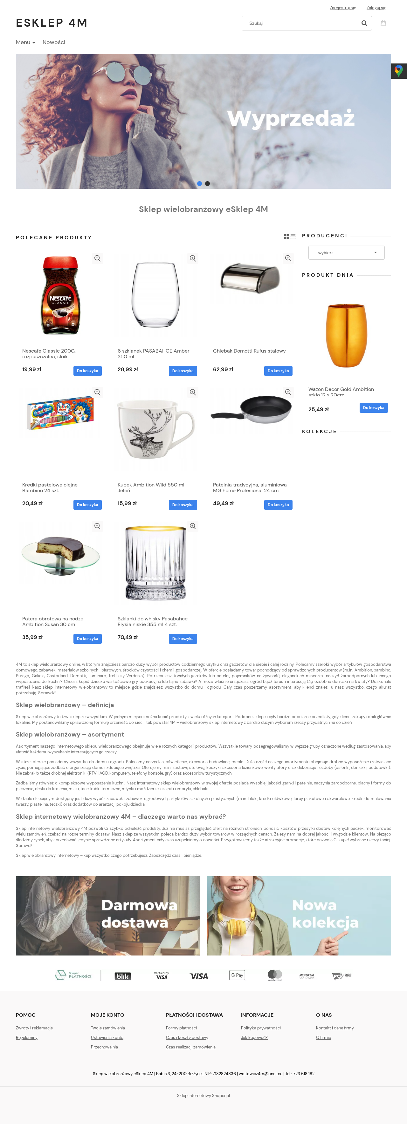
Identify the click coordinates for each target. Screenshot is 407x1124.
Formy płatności (181, 1028)
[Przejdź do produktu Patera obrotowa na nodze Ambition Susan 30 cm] (60, 566)
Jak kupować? (254, 1037)
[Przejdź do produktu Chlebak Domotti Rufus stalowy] (251, 298)
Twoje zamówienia (108, 1028)
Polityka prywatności (261, 1028)
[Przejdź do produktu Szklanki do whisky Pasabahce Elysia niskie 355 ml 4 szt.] (155, 566)
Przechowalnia (104, 1047)
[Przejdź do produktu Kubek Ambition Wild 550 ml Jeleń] (155, 432)
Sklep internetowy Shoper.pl (203, 1095)
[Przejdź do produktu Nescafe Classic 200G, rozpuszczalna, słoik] (60, 298)
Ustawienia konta (107, 1037)
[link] (203, 121)
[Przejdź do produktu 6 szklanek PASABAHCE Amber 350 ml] (155, 298)
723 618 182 (303, 1073)
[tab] (199, 183)
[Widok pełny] (293, 236)
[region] (203, 121)
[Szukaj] (364, 23)
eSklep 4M (52, 22)
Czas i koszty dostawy (187, 1037)
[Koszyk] (384, 22)
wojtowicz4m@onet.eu (260, 1073)
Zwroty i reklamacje (34, 1028)
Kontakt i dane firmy (335, 1028)
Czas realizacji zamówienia (191, 1047)
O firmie (323, 1037)
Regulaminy (27, 1037)
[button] (97, 258)
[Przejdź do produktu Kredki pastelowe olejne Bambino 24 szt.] (60, 432)
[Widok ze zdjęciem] (286, 236)
